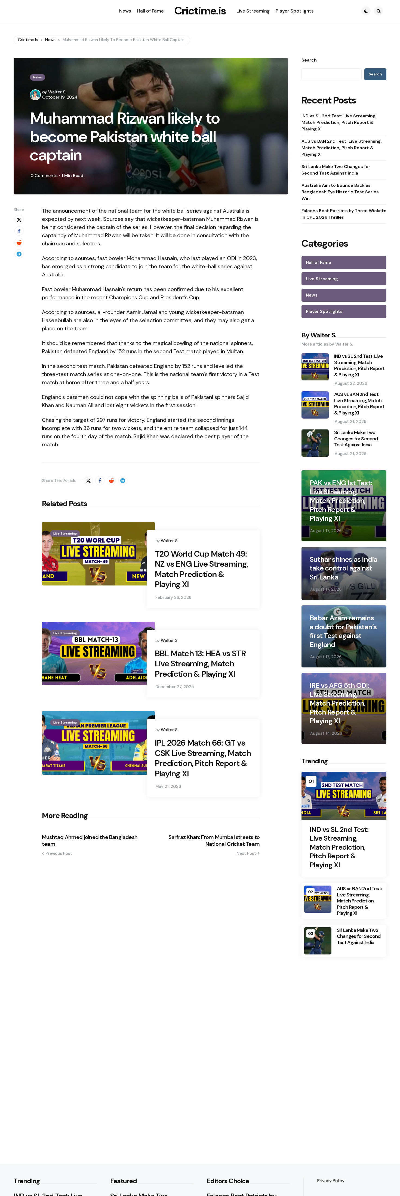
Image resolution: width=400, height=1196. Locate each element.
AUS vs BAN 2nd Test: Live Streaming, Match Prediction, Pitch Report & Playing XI (341, 147)
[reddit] (19, 242)
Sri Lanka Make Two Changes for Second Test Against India (335, 170)
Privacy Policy (330, 1180)
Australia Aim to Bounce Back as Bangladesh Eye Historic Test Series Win (340, 191)
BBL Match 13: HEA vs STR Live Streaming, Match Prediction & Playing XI (200, 663)
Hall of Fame (318, 262)
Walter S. (57, 92)
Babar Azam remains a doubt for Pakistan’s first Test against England (343, 631)
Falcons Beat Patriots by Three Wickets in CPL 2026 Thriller (343, 214)
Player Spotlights (324, 311)
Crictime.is (200, 11)
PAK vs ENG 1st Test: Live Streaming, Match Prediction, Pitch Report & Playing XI (341, 500)
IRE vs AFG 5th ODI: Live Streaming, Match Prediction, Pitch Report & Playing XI (339, 703)
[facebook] (19, 231)
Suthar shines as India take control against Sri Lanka (343, 568)
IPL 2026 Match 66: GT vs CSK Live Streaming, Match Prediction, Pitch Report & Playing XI (203, 758)
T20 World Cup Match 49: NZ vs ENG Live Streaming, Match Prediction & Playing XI (201, 569)
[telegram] (19, 253)
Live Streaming (65, 533)
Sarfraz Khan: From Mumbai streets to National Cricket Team (214, 840)
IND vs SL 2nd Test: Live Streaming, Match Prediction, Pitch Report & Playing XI (339, 122)
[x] (19, 219)
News (37, 77)
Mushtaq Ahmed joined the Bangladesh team (89, 840)
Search (309, 60)
